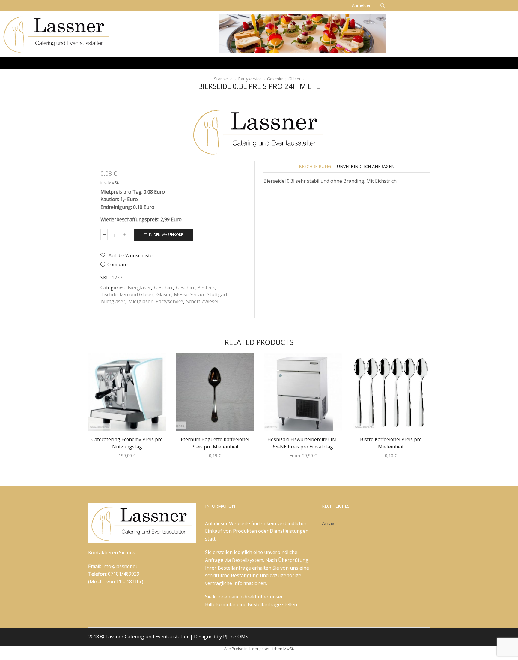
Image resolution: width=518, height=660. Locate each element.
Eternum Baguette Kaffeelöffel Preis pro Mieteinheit (215, 443)
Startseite (223, 79)
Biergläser (139, 287)
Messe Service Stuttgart (201, 294)
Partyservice (250, 79)
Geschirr (275, 79)
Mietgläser (113, 301)
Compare (117, 264)
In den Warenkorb (166, 234)
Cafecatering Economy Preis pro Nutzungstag (127, 443)
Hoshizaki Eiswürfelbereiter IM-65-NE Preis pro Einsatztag (302, 443)
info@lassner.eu (120, 566)
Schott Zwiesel (202, 301)
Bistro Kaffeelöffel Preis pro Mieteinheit (391, 443)
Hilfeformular (220, 604)
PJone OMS (235, 636)
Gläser (294, 79)
